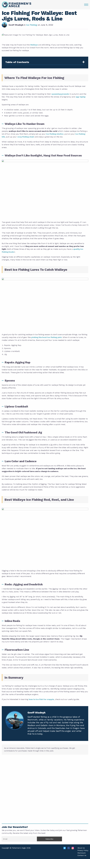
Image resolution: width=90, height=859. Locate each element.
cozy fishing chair (25, 137)
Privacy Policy (82, 850)
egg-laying (81, 97)
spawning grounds (60, 94)
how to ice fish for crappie (41, 699)
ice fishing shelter (54, 134)
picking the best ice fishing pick (46, 337)
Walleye (34, 45)
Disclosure (81, 853)
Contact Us (81, 855)
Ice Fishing (32, 25)
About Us (81, 848)
